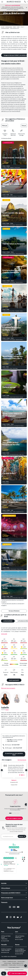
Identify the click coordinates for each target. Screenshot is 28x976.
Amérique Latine (9, 26)
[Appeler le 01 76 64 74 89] (25, 2)
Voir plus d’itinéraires (14, 611)
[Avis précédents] (1, 864)
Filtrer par (4, 125)
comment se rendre (5, 28)
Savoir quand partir (14, 680)
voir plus (6, 865)
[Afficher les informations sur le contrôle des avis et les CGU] (22, 852)
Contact (4, 961)
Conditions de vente (11, 961)
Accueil (2, 26)
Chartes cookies (12, 965)
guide (18, 26)
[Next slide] (26, 770)
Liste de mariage (21, 961)
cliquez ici (16, 9)
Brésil (14, 26)
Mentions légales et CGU (17, 963)
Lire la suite (4, 633)
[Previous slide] (2, 770)
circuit (22, 26)
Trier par (24, 125)
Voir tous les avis (22, 759)
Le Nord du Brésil (7, 621)
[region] (14, 698)
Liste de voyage (7, 963)
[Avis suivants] (18, 864)
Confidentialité (4, 965)
